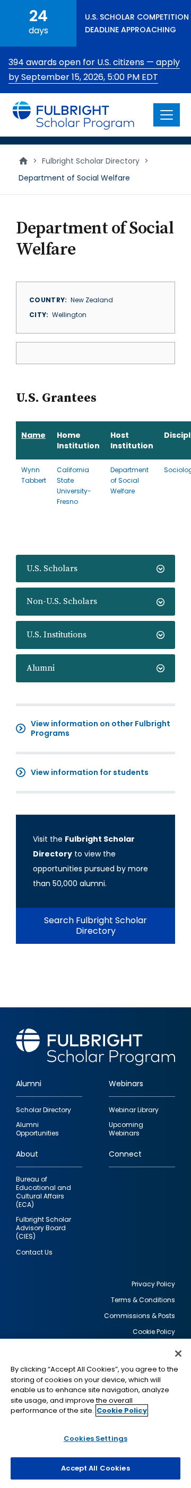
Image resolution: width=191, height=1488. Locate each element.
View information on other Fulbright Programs (100, 728)
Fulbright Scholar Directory (91, 161)
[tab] (95, 569)
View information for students (90, 772)
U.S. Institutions (56, 634)
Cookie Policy (122, 1410)
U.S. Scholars (52, 568)
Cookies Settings (95, 1438)
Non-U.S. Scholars (62, 601)
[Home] (73, 114)
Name (33, 435)
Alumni (41, 668)
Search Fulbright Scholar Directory (95, 925)
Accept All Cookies (95, 1468)
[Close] (178, 1353)
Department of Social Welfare (129, 480)
